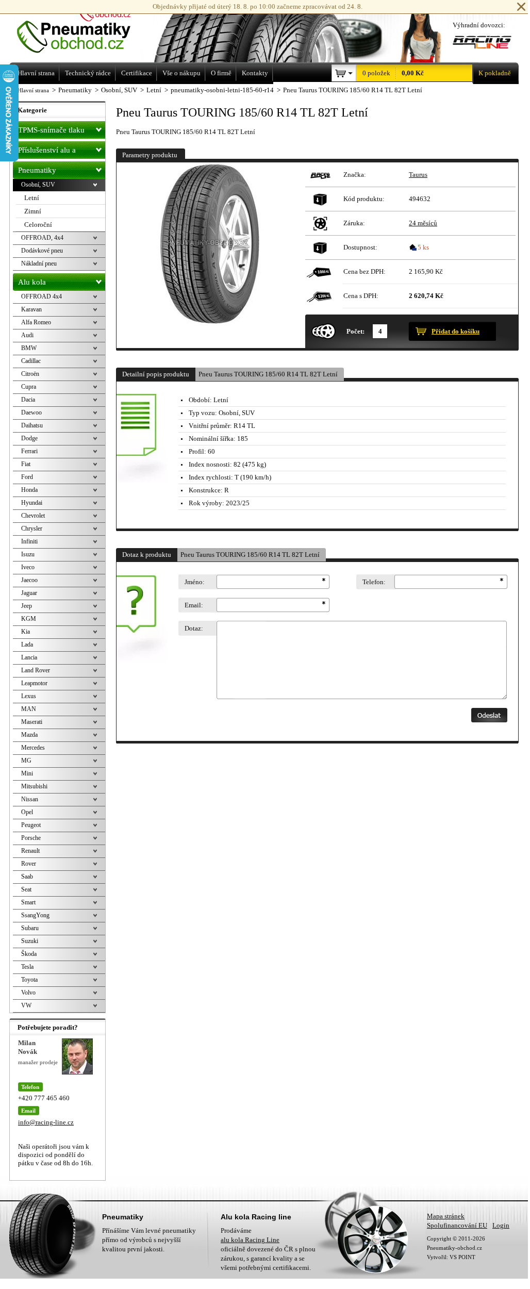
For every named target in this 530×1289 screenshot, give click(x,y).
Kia (25, 631)
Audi (27, 335)
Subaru (30, 928)
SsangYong (35, 915)
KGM (28, 618)
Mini (27, 773)
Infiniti (29, 541)
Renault (30, 850)
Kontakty (255, 73)
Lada (27, 644)
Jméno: (195, 582)
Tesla (27, 966)
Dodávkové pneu (42, 250)
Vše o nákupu (181, 73)
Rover (28, 863)
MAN (28, 709)
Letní (31, 198)
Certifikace (136, 73)
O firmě (221, 73)
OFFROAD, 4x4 (42, 237)
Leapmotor (34, 683)
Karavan (31, 309)
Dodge (29, 438)
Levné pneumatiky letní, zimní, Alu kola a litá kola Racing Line (88, 29)
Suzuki (29, 941)
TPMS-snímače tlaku (51, 130)
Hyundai (31, 502)
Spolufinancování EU (457, 1225)
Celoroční (38, 224)
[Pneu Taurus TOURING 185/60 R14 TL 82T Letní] (209, 255)
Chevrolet (33, 515)
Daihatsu (32, 425)
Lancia (29, 657)
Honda (29, 489)
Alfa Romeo (36, 322)
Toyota (29, 979)
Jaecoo (29, 580)
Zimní (32, 211)
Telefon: (374, 582)
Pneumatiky (37, 170)
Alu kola (32, 282)
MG (26, 760)
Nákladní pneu (39, 263)
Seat (26, 889)
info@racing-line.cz (46, 1122)
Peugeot (31, 825)
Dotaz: (194, 628)
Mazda (29, 734)
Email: (194, 605)
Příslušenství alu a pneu (47, 152)
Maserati (31, 721)
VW (26, 1005)
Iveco (28, 567)
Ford (27, 477)
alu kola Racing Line (250, 1240)
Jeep (26, 605)
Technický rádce (88, 73)
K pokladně (494, 73)
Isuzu (28, 554)
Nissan (29, 799)
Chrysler (31, 528)
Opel (27, 812)
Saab (27, 876)
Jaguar (29, 593)
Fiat (25, 464)
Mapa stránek (446, 1216)
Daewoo (31, 412)
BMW (29, 348)
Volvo (28, 992)
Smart (28, 902)
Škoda (29, 953)
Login (500, 1225)
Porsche (31, 837)
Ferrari (29, 451)
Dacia (28, 399)
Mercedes (33, 747)
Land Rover (35, 670)
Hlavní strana (33, 90)
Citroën (30, 373)
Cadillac (31, 361)
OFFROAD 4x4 (41, 296)
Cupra (28, 386)
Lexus (28, 696)
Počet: (355, 331)
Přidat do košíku (455, 331)
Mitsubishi (34, 786)
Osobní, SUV (38, 184)
